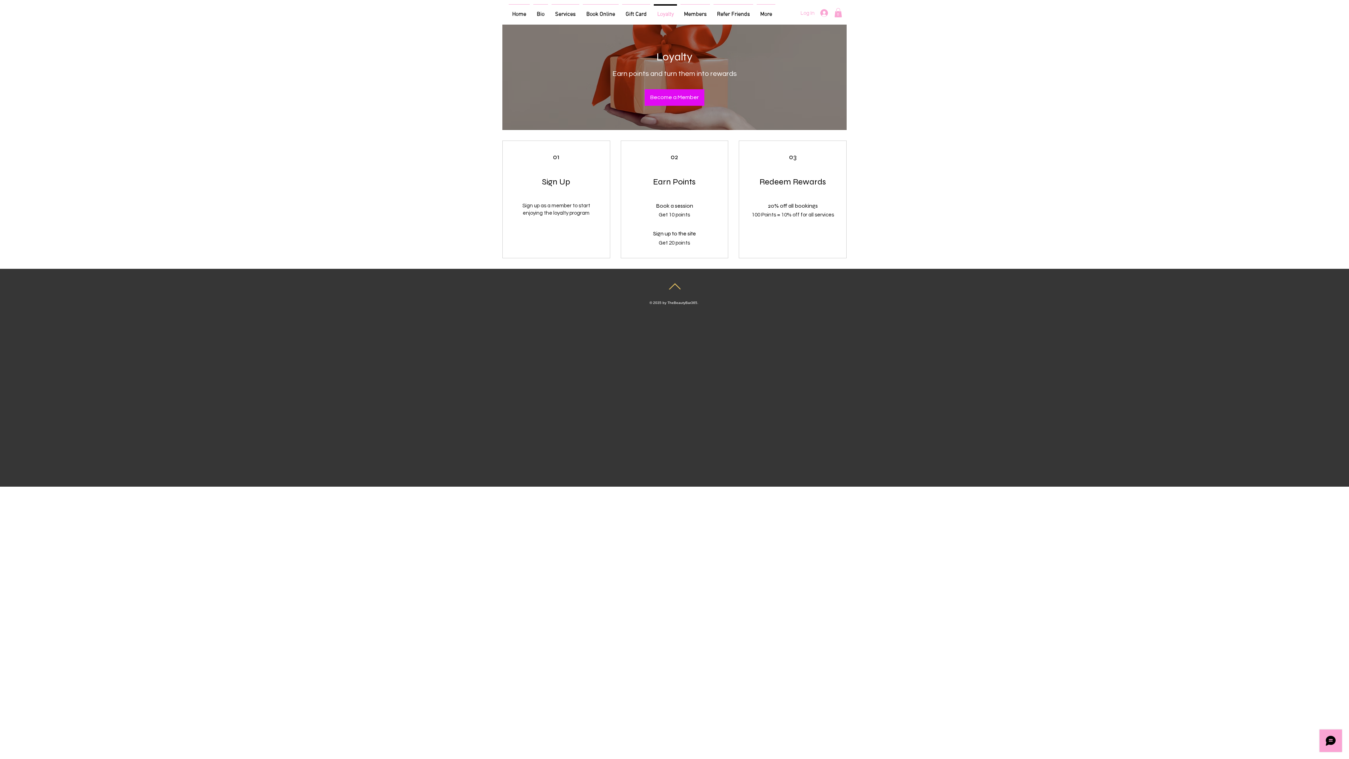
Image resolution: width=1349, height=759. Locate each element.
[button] (838, 12)
